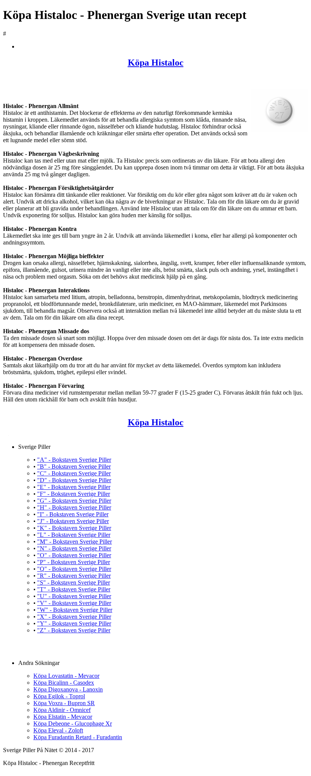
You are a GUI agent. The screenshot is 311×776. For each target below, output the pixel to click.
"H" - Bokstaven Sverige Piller (74, 507)
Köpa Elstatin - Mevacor (62, 716)
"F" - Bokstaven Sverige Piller (73, 494)
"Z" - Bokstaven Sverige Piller (73, 630)
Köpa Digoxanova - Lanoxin (68, 689)
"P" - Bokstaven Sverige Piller (73, 562)
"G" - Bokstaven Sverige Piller (74, 500)
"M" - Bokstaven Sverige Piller (74, 541)
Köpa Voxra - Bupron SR (64, 703)
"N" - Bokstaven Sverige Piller (74, 548)
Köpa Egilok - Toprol (59, 696)
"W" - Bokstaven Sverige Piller (74, 610)
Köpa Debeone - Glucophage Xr (72, 723)
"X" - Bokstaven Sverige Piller (74, 616)
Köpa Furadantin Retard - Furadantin (77, 737)
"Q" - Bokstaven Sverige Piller (74, 569)
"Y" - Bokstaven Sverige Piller (74, 623)
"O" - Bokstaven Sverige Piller (74, 555)
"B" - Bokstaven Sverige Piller (74, 466)
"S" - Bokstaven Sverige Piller (73, 582)
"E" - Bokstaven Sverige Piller (73, 487)
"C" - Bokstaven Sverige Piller (74, 473)
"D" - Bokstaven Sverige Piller (74, 480)
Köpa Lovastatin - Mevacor (66, 676)
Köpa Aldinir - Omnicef (62, 710)
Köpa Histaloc (156, 62)
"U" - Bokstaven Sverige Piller (74, 596)
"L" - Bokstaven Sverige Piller (73, 534)
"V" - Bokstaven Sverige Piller (74, 603)
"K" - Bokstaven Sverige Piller (74, 528)
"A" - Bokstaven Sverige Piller (74, 459)
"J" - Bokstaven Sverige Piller (73, 521)
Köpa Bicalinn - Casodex (63, 682)
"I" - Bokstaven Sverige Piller (72, 514)
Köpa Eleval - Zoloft (58, 730)
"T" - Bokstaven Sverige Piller (73, 589)
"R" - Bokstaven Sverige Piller (74, 575)
